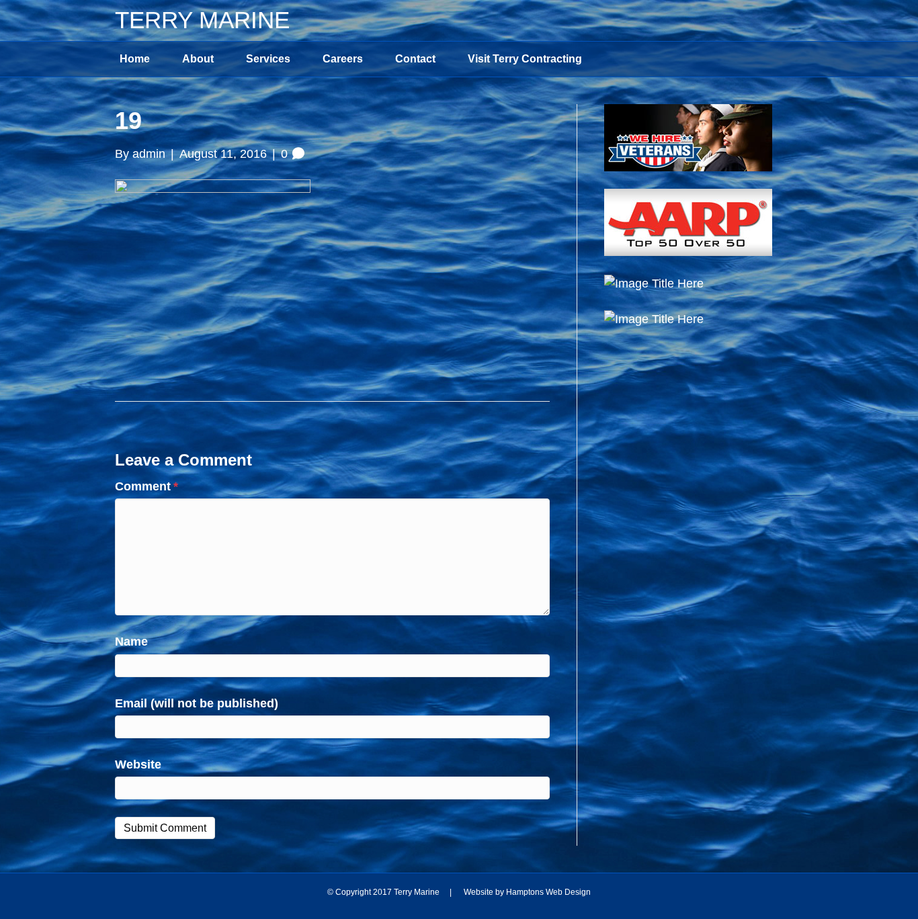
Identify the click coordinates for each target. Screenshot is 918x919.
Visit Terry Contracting (525, 58)
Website (138, 764)
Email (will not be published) (196, 703)
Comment (146, 486)
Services (268, 58)
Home (135, 58)
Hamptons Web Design (548, 892)
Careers (343, 58)
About (198, 58)
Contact (415, 58)
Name (131, 641)
